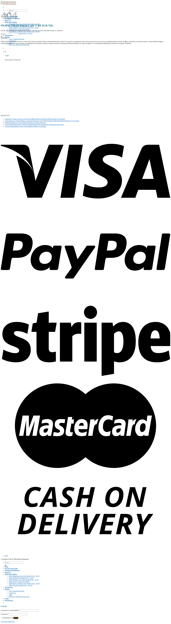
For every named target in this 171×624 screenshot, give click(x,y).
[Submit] (1, 36)
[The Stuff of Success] (8, 3)
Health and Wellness (12, 570)
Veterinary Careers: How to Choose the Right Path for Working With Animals (31, 119)
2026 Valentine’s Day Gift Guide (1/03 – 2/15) (24, 576)
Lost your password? (8, 621)
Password (5, 614)
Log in (16, 618)
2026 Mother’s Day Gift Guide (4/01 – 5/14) (23, 28)
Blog (6, 556)
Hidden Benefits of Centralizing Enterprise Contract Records (25, 123)
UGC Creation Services (16, 39)
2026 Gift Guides (11, 22)
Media (7, 37)
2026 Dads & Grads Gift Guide (19, 582)
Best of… (8, 572)
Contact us (12, 593)
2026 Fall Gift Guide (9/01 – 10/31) (21, 33)
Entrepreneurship (11, 568)
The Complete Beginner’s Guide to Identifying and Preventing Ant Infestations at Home (34, 124)
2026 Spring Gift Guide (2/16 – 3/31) (21, 578)
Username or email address (10, 610)
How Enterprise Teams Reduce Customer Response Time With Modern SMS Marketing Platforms (38, 121)
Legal (10, 595)
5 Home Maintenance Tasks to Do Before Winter (21, 126)
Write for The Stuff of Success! (19, 45)
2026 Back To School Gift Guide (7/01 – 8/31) (24, 31)
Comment (61, 119)
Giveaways (9, 35)
